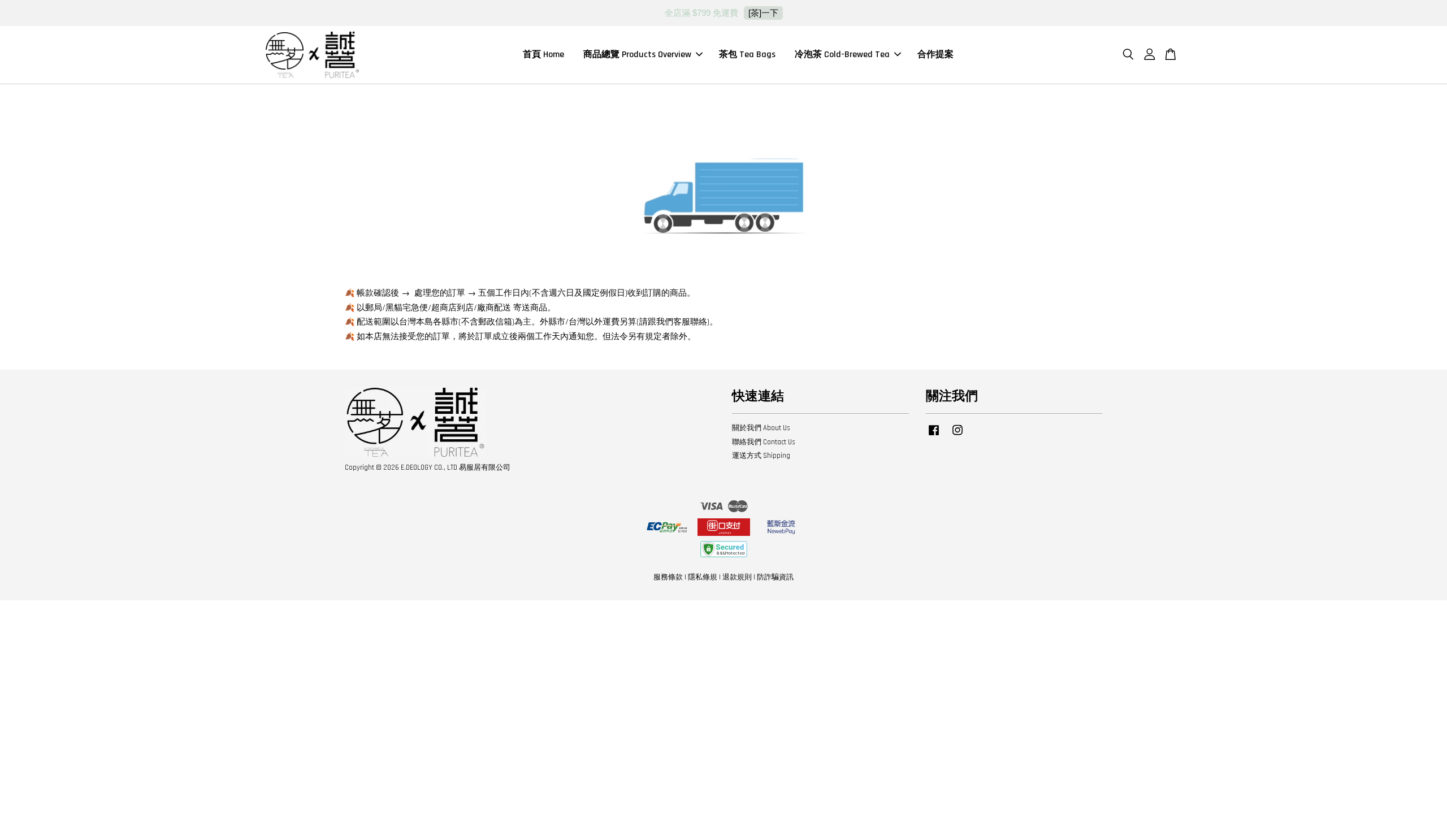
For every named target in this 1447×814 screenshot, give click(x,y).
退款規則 (737, 577)
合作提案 (935, 54)
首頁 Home (543, 54)
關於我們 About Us (761, 427)
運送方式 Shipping (761, 455)
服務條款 (668, 577)
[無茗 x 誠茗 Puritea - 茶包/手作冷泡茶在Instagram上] (957, 435)
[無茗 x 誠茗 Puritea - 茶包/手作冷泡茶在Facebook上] (934, 435)
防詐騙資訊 (775, 577)
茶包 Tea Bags (747, 54)
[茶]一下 (763, 13)
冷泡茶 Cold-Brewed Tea (842, 54)
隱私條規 (702, 577)
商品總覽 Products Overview (637, 54)
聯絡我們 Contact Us (763, 442)
